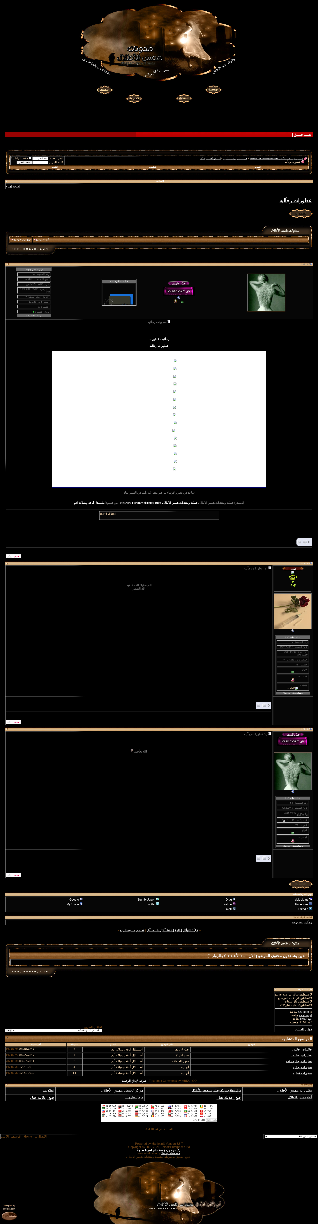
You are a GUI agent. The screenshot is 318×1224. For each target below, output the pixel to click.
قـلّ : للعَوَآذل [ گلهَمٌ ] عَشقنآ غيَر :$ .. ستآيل (172, 930)
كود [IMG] (306, 1018)
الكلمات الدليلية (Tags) (302, 917)
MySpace (73, 904)
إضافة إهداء (13, 186)
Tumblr (227, 909)
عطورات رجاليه (302, 1067)
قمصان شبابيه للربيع (132, 930)
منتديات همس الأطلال (294, 1090)
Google (74, 899)
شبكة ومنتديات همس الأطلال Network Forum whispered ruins (276, 158)
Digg (229, 899)
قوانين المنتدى (303, 1029)
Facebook (301, 904)
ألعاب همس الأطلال (300, 1097)
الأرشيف (16, 1136)
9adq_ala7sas (170, 1153)
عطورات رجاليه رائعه (299, 1061)
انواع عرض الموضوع (22, 239)
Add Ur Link (306, 1085)
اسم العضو (56, 158)
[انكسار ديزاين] (9, 1216)
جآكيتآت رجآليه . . (301, 1049)
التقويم (55, 167)
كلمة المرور (56, 162)
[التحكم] (104, 90)
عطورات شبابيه (302, 1073)
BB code (303, 1011)
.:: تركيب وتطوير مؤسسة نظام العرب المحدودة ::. (159, 1150)
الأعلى (5, 1136)
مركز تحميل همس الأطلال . (121, 1090)
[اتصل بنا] (133, 98)
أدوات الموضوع (42, 239)
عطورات (154, 339)
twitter (151, 904)
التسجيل (257, 167)
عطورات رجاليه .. (301, 1055)
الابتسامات (305, 1015)
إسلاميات (48, 1090)
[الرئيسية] (213, 90)
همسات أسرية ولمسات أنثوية (235, 158)
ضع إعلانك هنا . (229, 1097)
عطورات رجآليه (296, 200)
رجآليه (165, 339)
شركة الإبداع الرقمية (134, 1080)
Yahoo (227, 904)
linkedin (303, 909)
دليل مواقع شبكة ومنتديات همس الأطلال (216, 1090)
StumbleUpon (146, 899)
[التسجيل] (184, 98)
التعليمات (152, 167)
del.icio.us (301, 899)
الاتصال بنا (40, 1136)
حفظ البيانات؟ (19, 158)
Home (28, 1136)
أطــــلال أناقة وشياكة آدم (210, 158)
